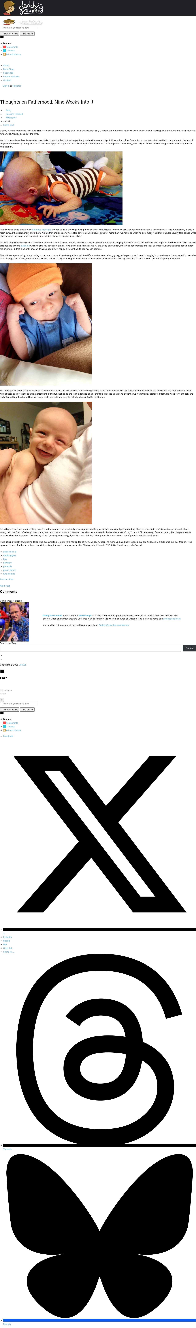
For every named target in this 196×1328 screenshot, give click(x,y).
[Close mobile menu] (1, 60)
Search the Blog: (8, 643)
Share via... (8, 951)
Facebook (8, 736)
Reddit (6, 940)
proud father (9, 570)
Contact (7, 80)
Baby (8, 110)
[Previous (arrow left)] (1, 693)
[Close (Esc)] (1, 690)
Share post (8, 125)
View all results (10, 33)
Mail (5, 944)
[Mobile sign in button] (1, 89)
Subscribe (8, 72)
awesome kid (9, 551)
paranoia (7, 566)
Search (189, 648)
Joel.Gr (22, 664)
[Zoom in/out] (10, 690)
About (6, 65)
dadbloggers (9, 555)
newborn (7, 562)
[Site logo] (23, 24)
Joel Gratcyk (85, 615)
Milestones (11, 117)
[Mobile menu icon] (98, 17)
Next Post (5, 585)
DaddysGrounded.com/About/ (114, 625)
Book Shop (8, 69)
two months (9, 573)
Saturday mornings (41, 229)
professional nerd (172, 618)
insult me (25, 245)
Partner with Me (11, 76)
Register (17, 85)
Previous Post (7, 579)
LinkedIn (7, 937)
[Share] (4, 690)
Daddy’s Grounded (52, 615)
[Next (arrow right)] (4, 693)
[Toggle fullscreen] (7, 690)
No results (28, 33)
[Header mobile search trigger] (1, 92)
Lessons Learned (14, 114)
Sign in (6, 85)
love (5, 559)
